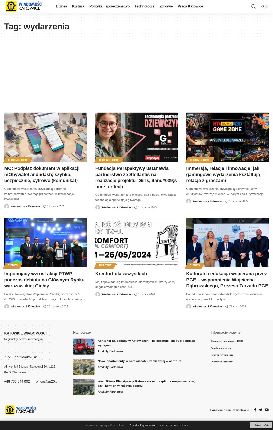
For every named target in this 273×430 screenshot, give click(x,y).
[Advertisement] (136, 72)
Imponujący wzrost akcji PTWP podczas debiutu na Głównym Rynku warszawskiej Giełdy (44, 279)
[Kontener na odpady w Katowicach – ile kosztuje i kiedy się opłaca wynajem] (83, 347)
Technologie (18, 160)
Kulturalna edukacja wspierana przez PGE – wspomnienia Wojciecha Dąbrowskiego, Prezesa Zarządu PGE (227, 279)
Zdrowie (105, 265)
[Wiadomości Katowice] (26, 6)
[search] (253, 6)
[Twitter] (260, 410)
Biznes (13, 265)
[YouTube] (267, 410)
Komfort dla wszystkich (121, 273)
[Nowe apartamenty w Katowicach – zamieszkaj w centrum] (83, 367)
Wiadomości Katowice (25, 206)
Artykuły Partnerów (110, 351)
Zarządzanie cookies (174, 425)
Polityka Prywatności (142, 425)
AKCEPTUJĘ (261, 424)
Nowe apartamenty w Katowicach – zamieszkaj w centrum (139, 361)
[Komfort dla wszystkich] (136, 242)
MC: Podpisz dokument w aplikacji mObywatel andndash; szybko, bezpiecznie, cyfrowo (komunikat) (42, 174)
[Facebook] (255, 410)
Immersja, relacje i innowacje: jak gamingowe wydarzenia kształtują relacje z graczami (223, 174)
